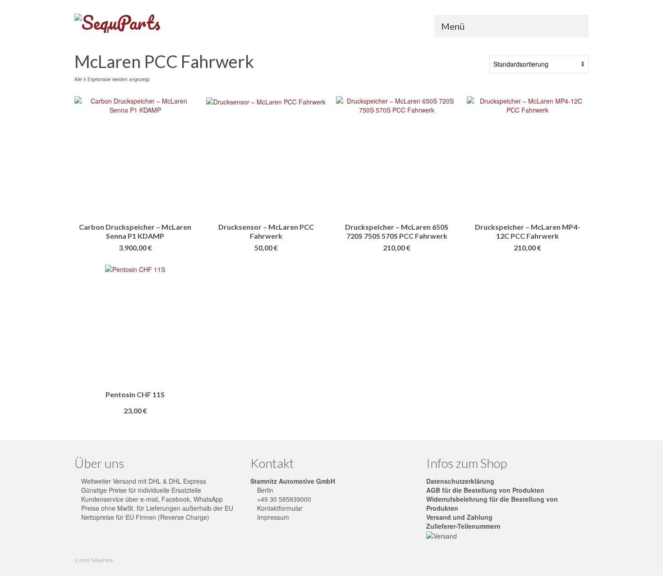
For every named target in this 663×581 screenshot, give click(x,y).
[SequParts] (155, 23)
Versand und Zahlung (459, 517)
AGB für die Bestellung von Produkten (485, 490)
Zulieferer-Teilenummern (463, 526)
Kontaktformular (279, 508)
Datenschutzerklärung (460, 481)
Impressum (272, 517)
